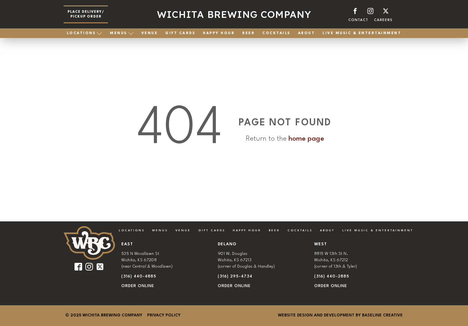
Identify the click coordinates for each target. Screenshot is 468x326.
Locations (81, 33)
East (127, 244)
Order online (137, 286)
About (306, 33)
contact (358, 20)
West (320, 244)
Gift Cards (180, 33)
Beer (248, 33)
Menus (118, 33)
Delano (227, 244)
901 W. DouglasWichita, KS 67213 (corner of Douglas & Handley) (246, 260)
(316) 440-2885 (331, 276)
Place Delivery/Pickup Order (85, 14)
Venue (149, 33)
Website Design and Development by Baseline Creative (340, 315)
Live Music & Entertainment (362, 33)
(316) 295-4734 (235, 276)
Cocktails (276, 33)
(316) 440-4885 (138, 276)
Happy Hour (219, 33)
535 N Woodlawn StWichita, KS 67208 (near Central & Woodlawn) (147, 260)
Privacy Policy (164, 315)
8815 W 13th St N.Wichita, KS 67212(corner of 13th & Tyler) (335, 260)
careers (383, 20)
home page (306, 138)
